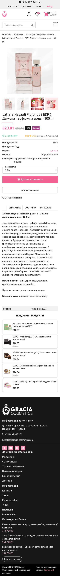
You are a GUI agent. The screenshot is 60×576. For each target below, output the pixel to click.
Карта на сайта (10, 500)
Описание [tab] (15, 207)
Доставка (26, 6)
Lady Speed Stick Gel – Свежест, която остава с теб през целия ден (27, 550)
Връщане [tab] (45, 207)
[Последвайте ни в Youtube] (10, 448)
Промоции (7, 510)
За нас (39, 6)
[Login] (29, 14)
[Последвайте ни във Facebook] (4, 448)
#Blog (49, 6)
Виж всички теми (12, 559)
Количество (10, 167)
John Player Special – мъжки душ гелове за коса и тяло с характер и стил (30, 538)
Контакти (12, 6)
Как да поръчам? (11, 476)
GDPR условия (9, 461)
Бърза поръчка (30, 190)
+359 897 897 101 (31, 1)
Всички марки (9, 514)
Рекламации (8, 457)
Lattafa (54, 150)
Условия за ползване (13, 466)
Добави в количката (31, 179)
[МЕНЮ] (55, 25)
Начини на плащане (12, 471)
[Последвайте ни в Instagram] (17, 448)
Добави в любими (13, 198)
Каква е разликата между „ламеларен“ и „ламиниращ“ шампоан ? (30, 527)
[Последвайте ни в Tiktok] (23, 448)
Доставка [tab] (30, 207)
